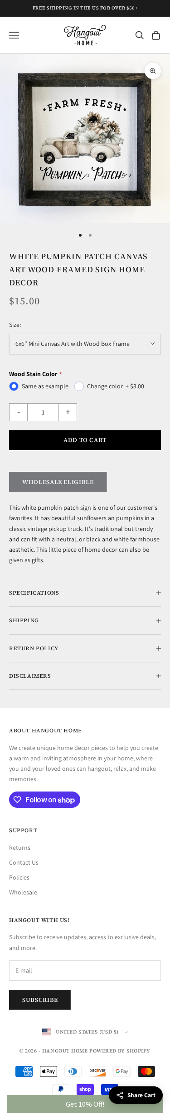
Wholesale (23, 892)
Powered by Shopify (120, 1051)
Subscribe (40, 1000)
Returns (19, 847)
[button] (85, 1104)
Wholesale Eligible (58, 482)
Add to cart (85, 440)
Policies (19, 877)
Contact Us (24, 862)
